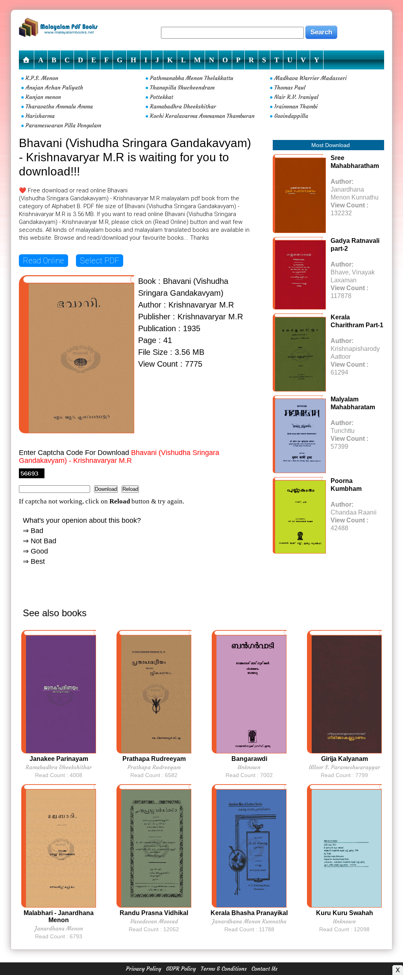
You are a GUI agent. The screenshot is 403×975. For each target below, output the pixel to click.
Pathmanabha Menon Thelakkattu (191, 78)
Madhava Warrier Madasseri (310, 78)
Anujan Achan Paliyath (54, 87)
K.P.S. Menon (42, 78)
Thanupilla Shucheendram (182, 87)
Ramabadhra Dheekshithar (183, 106)
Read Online (43, 260)
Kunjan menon (43, 97)
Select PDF (99, 260)
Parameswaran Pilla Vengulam (63, 125)
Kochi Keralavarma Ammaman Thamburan (202, 115)
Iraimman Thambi (296, 106)
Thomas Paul (289, 87)
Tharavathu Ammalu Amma (59, 106)
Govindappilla (291, 115)
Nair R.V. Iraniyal (296, 97)
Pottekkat (161, 97)
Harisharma (40, 115)
